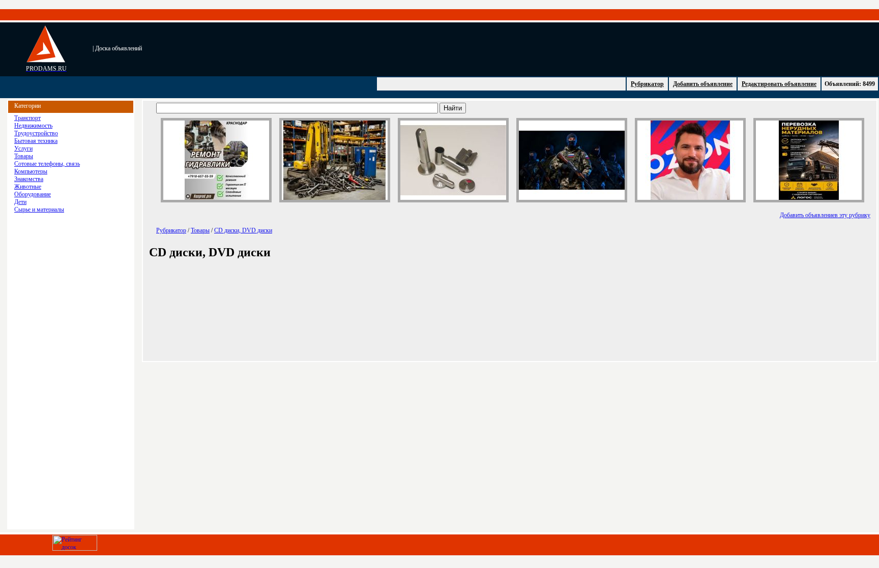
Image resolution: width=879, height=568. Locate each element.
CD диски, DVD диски (243, 230)
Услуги (23, 148)
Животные (27, 186)
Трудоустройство (36, 133)
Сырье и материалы (39, 209)
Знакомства (28, 179)
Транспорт (27, 118)
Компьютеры (30, 171)
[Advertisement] (364, 48)
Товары (23, 156)
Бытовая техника (35, 140)
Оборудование (32, 194)
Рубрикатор (647, 83)
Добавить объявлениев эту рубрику (825, 215)
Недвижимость (33, 125)
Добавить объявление (702, 83)
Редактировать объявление (779, 83)
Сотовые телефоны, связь (47, 163)
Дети (20, 201)
